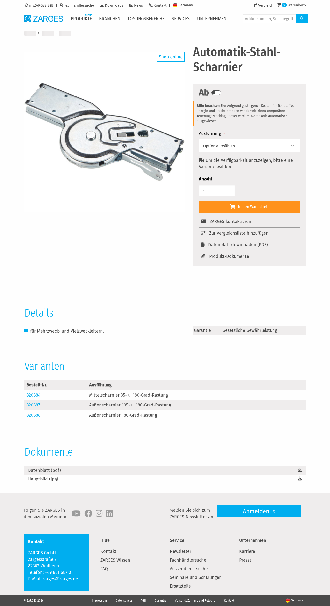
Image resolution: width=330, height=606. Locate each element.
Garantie (160, 600)
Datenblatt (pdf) (44, 470)
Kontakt (160, 5)
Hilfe (105, 540)
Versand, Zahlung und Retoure (195, 600)
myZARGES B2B (41, 5)
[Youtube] (76, 513)
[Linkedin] (109, 513)
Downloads (114, 5)
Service (177, 540)
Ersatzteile (180, 586)
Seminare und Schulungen (196, 577)
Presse (245, 560)
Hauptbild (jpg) (43, 479)
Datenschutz (123, 600)
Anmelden (257, 511)
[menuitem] (81, 18)
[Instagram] (99, 513)
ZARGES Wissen (115, 560)
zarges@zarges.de (60, 579)
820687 (33, 405)
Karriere (247, 551)
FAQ (104, 568)
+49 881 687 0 (58, 572)
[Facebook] (88, 513)
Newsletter (180, 551)
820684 (33, 395)
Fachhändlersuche (79, 5)
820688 (33, 415)
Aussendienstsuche (189, 568)
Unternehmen (252, 540)
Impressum (99, 600)
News (138, 5)
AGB (143, 600)
